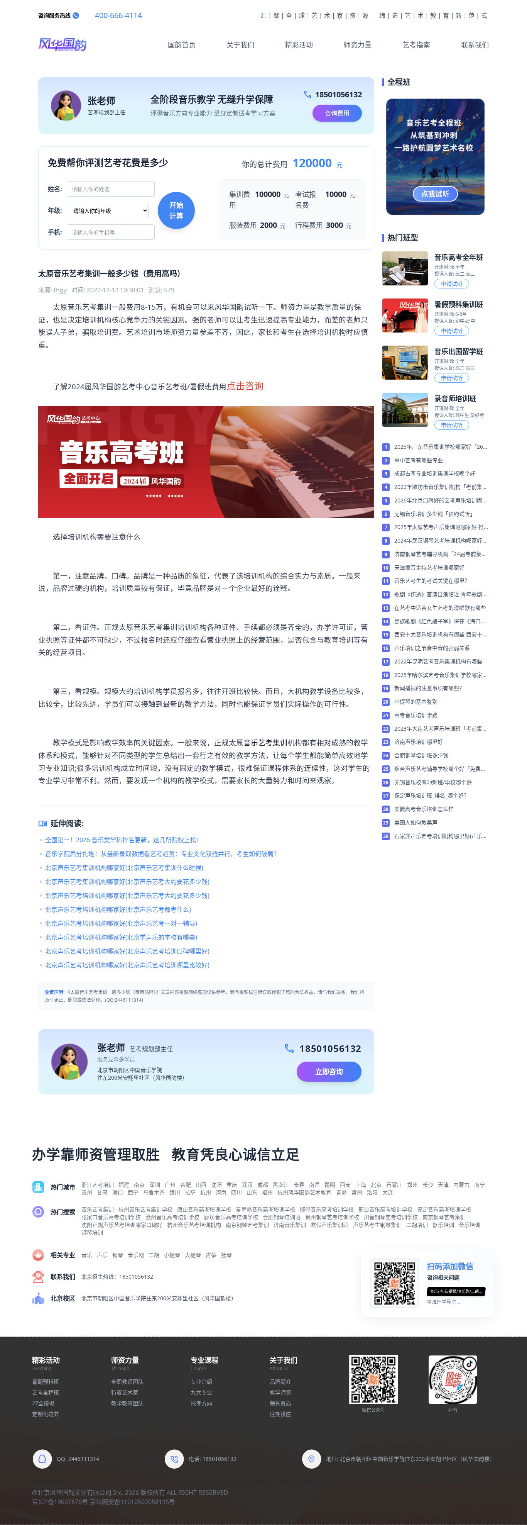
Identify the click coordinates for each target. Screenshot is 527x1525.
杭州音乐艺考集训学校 (145, 1209)
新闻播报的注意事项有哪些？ (429, 688)
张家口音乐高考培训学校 (111, 1217)
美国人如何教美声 (415, 822)
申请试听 (452, 283)
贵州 (86, 1192)
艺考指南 (416, 44)
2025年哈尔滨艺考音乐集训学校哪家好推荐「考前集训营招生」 (441, 675)
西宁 (133, 1192)
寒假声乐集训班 (329, 1224)
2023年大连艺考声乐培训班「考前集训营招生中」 (441, 729)
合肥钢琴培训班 (282, 1217)
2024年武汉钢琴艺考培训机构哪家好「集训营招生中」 (438, 541)
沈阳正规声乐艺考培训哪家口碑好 (121, 1224)
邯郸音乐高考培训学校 (327, 1209)
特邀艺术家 (124, 1392)
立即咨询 (329, 1071)
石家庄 (394, 1184)
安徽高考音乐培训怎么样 (424, 809)
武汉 (247, 1184)
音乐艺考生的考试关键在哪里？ (432, 580)
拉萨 (190, 1192)
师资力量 (358, 44)
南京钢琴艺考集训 (444, 1217)
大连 (387, 1192)
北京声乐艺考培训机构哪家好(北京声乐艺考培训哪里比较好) (127, 965)
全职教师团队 (127, 1381)
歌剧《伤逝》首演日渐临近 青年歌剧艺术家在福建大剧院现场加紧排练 (441, 594)
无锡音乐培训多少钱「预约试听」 (434, 513)
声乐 (102, 1255)
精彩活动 (299, 44)
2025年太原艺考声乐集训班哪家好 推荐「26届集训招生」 (439, 527)
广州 (170, 1184)
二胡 (154, 1255)
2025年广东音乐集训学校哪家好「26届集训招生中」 (441, 447)
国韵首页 (182, 44)
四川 (236, 1192)
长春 (299, 1184)
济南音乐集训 (290, 1224)
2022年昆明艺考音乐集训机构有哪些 (438, 661)
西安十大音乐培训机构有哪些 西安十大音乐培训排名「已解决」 (441, 635)
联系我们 (475, 44)
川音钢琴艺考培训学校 (391, 1217)
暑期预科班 (45, 1381)
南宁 (479, 1184)
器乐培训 (443, 1224)
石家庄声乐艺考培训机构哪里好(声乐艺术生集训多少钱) (441, 836)
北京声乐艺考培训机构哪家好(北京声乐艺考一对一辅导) (121, 923)
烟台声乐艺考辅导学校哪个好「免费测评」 (440, 769)
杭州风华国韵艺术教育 (304, 1192)
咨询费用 (337, 113)
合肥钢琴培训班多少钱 (421, 755)
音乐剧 (136, 1255)
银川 (174, 1192)
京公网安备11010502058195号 (132, 1502)
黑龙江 (281, 1184)
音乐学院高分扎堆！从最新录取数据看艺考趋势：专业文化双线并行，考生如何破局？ (162, 854)
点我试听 (435, 193)
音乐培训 (469, 1224)
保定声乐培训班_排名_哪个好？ (431, 795)
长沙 (427, 1184)
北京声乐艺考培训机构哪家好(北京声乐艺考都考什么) (118, 909)
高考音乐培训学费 (415, 715)
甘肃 (102, 1192)
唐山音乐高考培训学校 (204, 1209)
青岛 (341, 1192)
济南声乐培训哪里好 (418, 741)
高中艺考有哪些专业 (418, 460)
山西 (201, 1184)
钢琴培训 (92, 1232)
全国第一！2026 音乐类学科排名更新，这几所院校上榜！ (124, 840)
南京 (139, 1184)
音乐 (86, 1255)
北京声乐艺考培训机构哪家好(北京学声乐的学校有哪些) (121, 937)
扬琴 (226, 1255)
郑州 (412, 1184)
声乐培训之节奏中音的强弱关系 (432, 647)
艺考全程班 (45, 1392)
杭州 (205, 1192)
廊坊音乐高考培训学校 (231, 1217)
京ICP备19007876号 (60, 1502)
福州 (267, 1192)
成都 (262, 1184)
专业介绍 (201, 1381)
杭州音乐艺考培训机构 (194, 1224)
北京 (376, 1184)
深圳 (154, 1184)
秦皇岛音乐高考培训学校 (265, 1209)
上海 (360, 1184)
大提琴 (193, 1255)
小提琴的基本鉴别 (415, 701)
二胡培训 (417, 1224)
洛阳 (372, 1192)
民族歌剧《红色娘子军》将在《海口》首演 (440, 621)
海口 (117, 1192)
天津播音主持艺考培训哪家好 (429, 567)
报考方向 (201, 1403)
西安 (345, 1184)
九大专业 (201, 1392)
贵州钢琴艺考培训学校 (332, 1217)
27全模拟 (43, 1403)
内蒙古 (461, 1184)
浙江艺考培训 (97, 1184)
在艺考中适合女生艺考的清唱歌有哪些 (440, 607)
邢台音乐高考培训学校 (385, 1209)
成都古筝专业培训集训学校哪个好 (434, 473)
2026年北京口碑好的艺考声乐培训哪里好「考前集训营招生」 (441, 501)
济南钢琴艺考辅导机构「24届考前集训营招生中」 (440, 554)
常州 (356, 1192)
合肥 (185, 1184)
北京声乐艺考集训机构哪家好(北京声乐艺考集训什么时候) (124, 867)
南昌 (314, 1184)
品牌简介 (280, 1381)
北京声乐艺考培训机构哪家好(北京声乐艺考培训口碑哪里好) (127, 951)
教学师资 (280, 1392)
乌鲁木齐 (154, 1192)
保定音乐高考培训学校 (444, 1209)
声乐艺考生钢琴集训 (377, 1224)
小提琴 (172, 1255)
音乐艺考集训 (265, 742)
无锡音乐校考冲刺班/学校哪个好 (433, 782)
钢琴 (117, 1255)
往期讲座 (280, 1414)
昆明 (329, 1184)
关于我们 (240, 44)
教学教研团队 (127, 1403)
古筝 (211, 1255)
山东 (252, 1192)
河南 (221, 1192)
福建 (123, 1184)
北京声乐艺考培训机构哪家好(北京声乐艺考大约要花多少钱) (127, 895)
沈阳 (216, 1184)
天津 (443, 1184)
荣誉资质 (280, 1403)
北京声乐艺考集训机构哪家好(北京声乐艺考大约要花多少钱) (127, 881)
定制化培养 (45, 1414)
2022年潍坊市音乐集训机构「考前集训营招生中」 (441, 487)
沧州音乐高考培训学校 (172, 1217)
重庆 (231, 1184)
